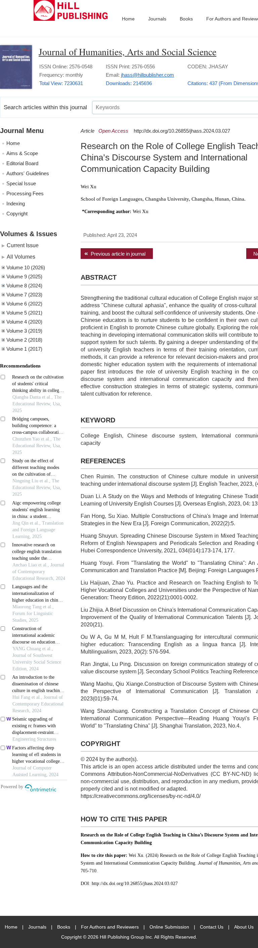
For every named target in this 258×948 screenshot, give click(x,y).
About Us (244, 927)
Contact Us (211, 927)
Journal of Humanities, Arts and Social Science (127, 51)
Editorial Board (22, 163)
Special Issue (21, 183)
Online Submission (169, 927)
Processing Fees (25, 193)
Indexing (15, 203)
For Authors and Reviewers (110, 927)
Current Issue (23, 245)
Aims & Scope (22, 153)
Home (128, 18)
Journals (157, 18)
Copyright (17, 213)
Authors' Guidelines (27, 173)
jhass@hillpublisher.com (147, 75)
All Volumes (21, 257)
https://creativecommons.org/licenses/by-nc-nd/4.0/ (141, 796)
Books (186, 18)
